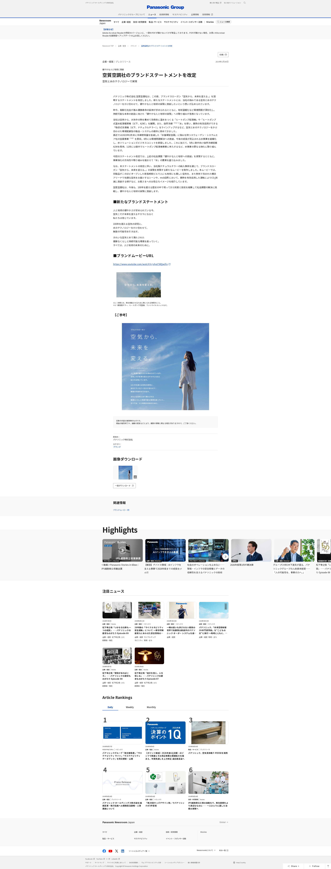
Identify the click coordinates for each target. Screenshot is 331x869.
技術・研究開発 (139, 22)
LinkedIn (115, 859)
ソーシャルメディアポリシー (174, 862)
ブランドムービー (120, 510)
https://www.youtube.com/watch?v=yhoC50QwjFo (140, 264)
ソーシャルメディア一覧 (138, 851)
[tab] (130, 707)
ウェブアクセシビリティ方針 (151, 862)
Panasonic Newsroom (118, 822)
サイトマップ (99, 862)
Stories (210, 22)
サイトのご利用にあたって (116, 862)
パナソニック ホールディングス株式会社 (99, 3)
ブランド (133, 46)
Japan (105, 22)
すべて (116, 22)
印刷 (222, 54)
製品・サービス (155, 22)
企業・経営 (126, 22)
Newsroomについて (205, 850)
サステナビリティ (171, 22)
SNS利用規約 (133, 862)
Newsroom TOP (108, 46)
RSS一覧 (222, 850)
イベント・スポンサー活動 (191, 22)
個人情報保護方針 (194, 862)
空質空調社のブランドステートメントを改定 (156, 46)
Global (223, 822)
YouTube (99, 859)
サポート (88, 862)
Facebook (88, 859)
